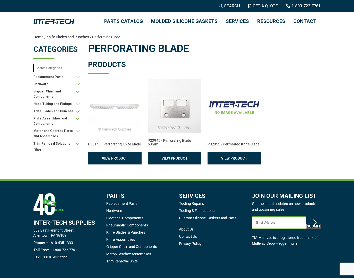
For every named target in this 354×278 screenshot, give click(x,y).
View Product (115, 158)
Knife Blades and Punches (68, 37)
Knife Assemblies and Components (50, 121)
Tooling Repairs (191, 203)
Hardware (41, 84)
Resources (271, 21)
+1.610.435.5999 (54, 257)
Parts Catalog (123, 21)
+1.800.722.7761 (63, 250)
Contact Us (188, 236)
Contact (305, 21)
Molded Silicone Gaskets (184, 21)
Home (38, 37)
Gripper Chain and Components (47, 94)
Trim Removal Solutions (51, 143)
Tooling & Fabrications (197, 210)
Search (232, 5)
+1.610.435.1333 (59, 243)
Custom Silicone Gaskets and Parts (207, 218)
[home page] (64, 21)
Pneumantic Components (127, 225)
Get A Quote (265, 5)
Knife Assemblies (120, 239)
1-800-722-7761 (306, 5)
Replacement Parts (48, 77)
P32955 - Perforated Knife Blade (234, 144)
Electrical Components (124, 218)
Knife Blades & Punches (125, 232)
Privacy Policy (190, 243)
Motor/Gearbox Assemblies (128, 254)
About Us (186, 229)
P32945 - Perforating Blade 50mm (169, 142)
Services (237, 21)
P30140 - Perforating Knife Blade (114, 144)
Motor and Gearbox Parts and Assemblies (53, 133)
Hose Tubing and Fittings (52, 104)
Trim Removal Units (122, 261)
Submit (314, 226)
